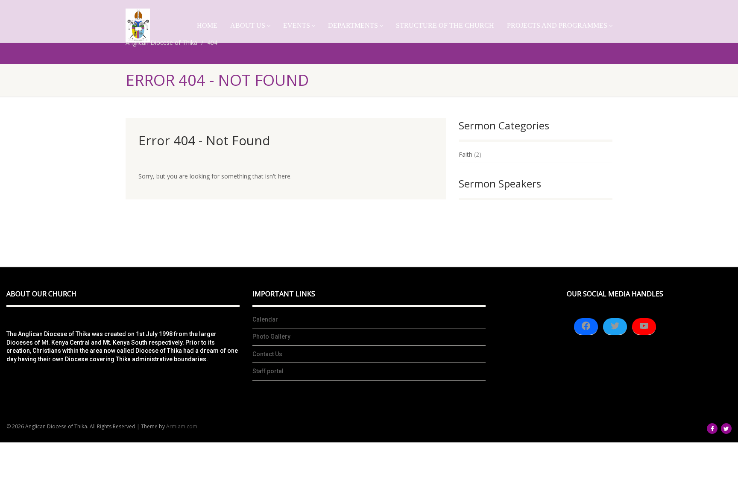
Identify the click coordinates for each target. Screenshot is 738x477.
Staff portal (268, 371)
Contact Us (267, 354)
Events (296, 25)
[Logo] (138, 25)
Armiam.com (181, 426)
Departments (353, 25)
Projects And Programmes (557, 25)
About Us (247, 25)
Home (207, 25)
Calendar (265, 319)
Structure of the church (445, 25)
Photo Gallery (271, 336)
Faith (465, 154)
